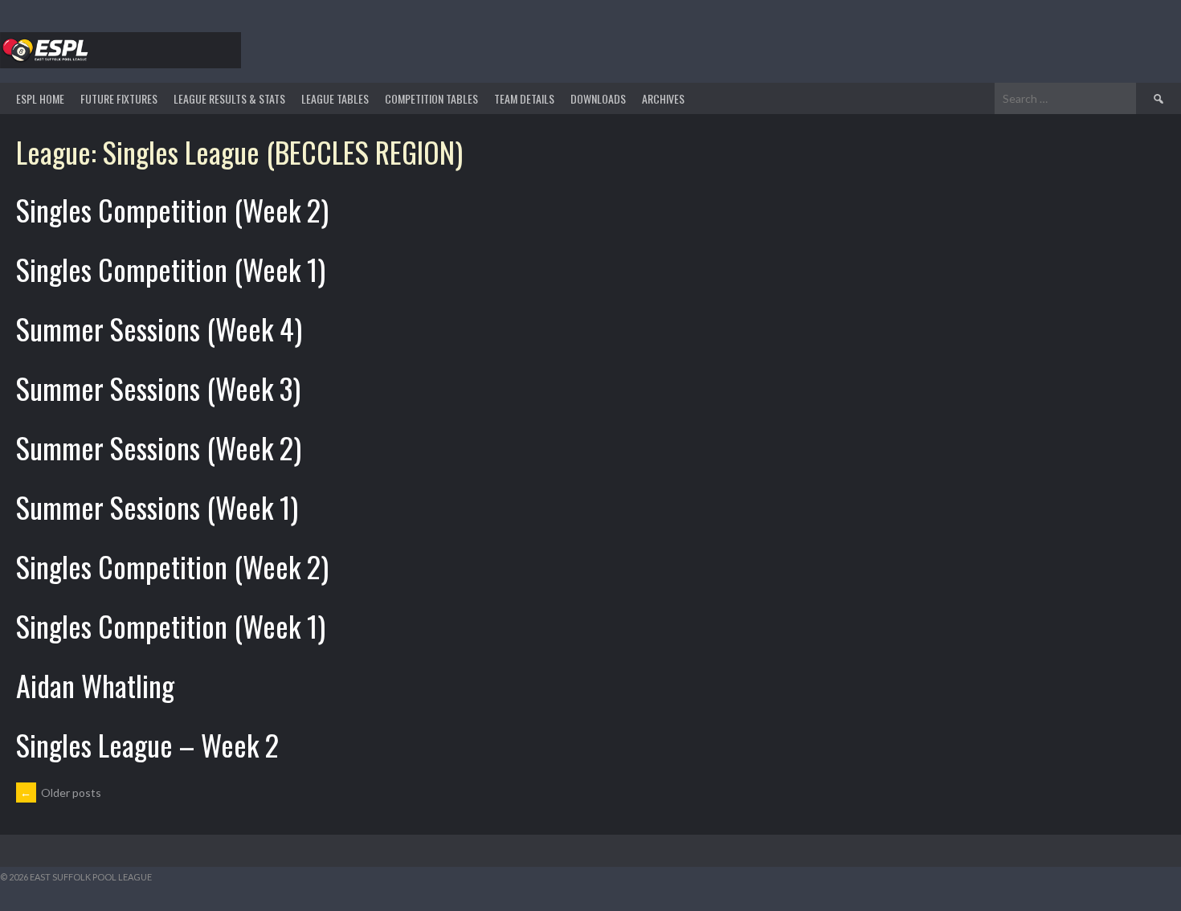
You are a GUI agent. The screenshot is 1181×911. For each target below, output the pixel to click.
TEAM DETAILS (524, 98)
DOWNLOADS (598, 98)
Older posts (60, 792)
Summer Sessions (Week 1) (157, 506)
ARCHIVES (663, 98)
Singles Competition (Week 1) (170, 268)
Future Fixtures (118, 98)
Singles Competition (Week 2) (172, 209)
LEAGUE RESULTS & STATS (229, 98)
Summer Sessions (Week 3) (158, 387)
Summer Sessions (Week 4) (159, 328)
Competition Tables (431, 98)
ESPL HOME (40, 98)
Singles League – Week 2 (147, 744)
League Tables (335, 98)
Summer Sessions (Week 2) (158, 447)
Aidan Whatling (95, 685)
